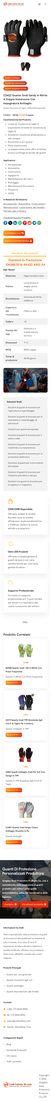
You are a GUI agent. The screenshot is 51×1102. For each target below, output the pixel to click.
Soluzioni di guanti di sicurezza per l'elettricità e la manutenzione (24, 446)
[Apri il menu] (39, 4)
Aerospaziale (10, 203)
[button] (26, 66)
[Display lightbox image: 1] (25, 38)
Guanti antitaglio (12, 78)
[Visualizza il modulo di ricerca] (45, 4)
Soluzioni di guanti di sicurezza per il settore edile (25, 437)
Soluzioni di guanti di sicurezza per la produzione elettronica (25, 455)
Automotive (24, 203)
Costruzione (38, 203)
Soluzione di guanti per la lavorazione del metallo (25, 465)
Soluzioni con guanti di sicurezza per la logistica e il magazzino (25, 483)
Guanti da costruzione (15, 83)
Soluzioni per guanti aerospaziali (23, 429)
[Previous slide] (5, 38)
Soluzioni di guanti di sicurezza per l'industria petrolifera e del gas (24, 474)
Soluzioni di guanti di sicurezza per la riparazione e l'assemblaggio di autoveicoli (25, 420)
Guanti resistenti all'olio (15, 88)
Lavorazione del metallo (32, 207)
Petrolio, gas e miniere (14, 211)
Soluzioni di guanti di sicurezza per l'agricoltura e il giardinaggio (24, 409)
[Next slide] (45, 38)
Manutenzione (10, 207)
